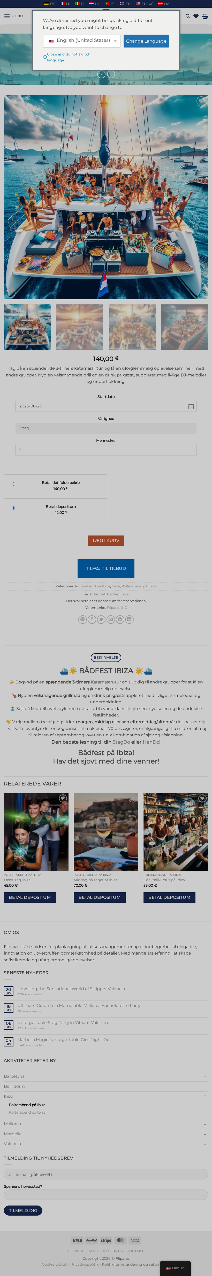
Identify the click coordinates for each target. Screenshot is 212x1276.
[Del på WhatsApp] (82, 619)
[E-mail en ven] (111, 619)
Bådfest (99, 594)
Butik (117, 1251)
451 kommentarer (38, 1011)
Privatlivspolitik (84, 1264)
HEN (105, 1251)
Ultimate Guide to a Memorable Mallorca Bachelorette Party (78, 1005)
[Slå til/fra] (205, 1076)
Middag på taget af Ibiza (95, 880)
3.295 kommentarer (41, 1028)
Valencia (12, 1143)
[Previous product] (111, 74)
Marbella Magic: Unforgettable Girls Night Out (64, 1039)
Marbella (12, 1133)
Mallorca (12, 1123)
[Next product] (101, 74)
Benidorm (14, 1086)
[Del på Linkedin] (129, 619)
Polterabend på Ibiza (92, 586)
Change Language (146, 41)
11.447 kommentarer (41, 1045)
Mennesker (106, 440)
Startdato (106, 396)
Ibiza (116, 586)
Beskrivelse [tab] (106, 657)
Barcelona (14, 1076)
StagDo (121, 742)
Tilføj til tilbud (106, 568)
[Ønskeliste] (196, 16)
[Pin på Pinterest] (120, 619)
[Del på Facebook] (92, 619)
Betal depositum (30, 897)
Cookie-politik (54, 1264)
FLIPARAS (76, 1251)
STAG (93, 1251)
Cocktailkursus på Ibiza (164, 880)
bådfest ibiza (118, 594)
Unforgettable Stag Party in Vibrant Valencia (62, 1022)
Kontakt (135, 1251)
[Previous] (14, 197)
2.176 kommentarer (38, 994)
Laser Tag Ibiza (17, 880)
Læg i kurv (106, 540)
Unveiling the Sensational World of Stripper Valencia (71, 988)
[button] (13, 16)
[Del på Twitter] (101, 619)
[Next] (197, 197)
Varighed (106, 418)
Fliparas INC (117, 608)
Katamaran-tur (106, 682)
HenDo (151, 742)
